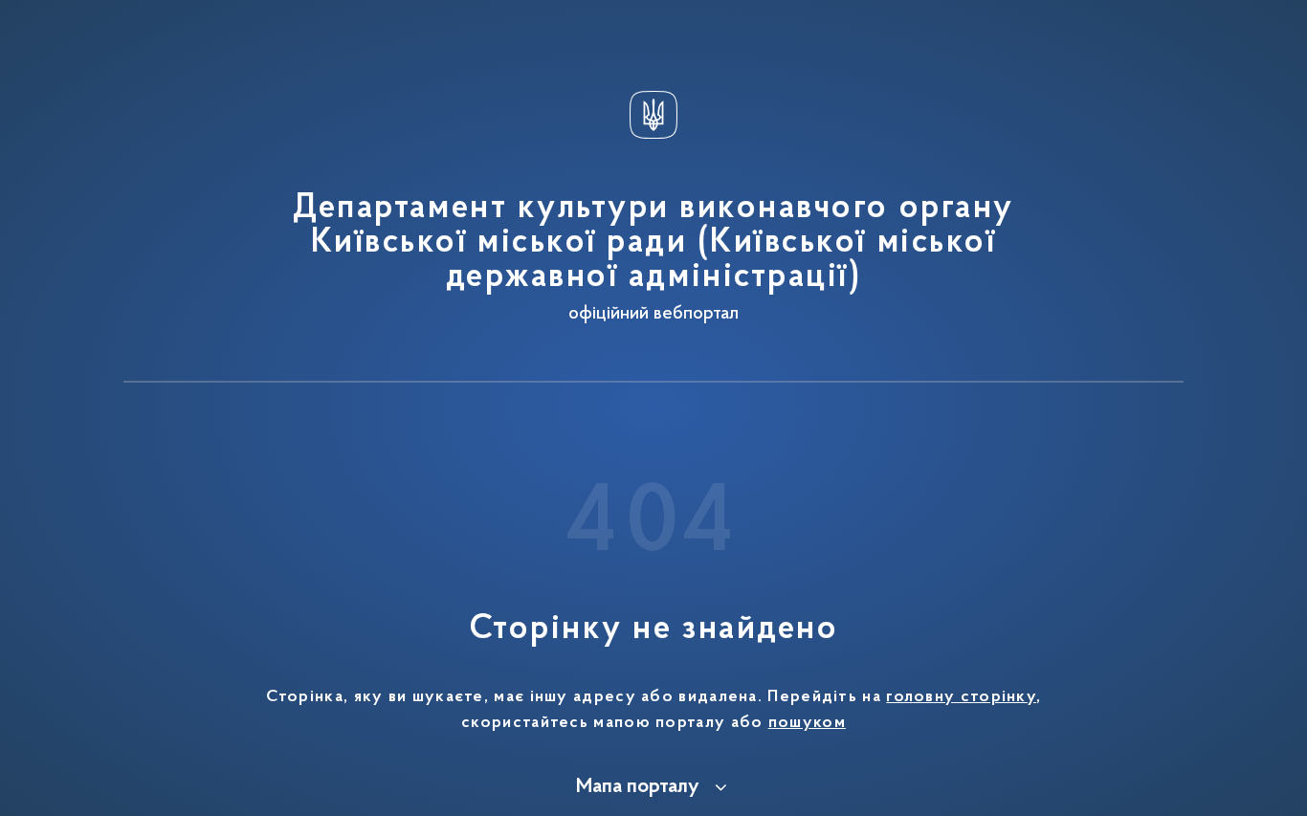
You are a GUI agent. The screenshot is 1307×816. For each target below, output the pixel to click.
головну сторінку (961, 697)
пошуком (807, 723)
